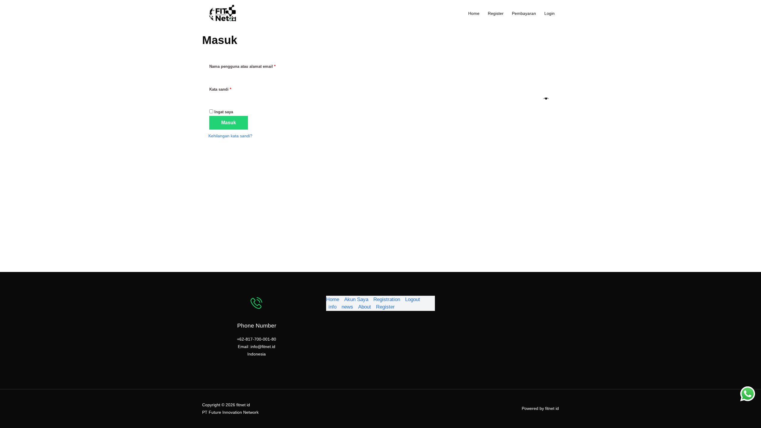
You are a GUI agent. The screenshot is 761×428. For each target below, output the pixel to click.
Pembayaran (524, 13)
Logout (412, 299)
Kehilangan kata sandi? (230, 135)
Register (496, 13)
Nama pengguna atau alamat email (247, 66)
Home (473, 13)
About (364, 307)
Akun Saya (356, 299)
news (347, 307)
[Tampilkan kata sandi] (546, 99)
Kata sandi (225, 89)
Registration (386, 299)
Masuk (228, 122)
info (332, 307)
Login (549, 13)
